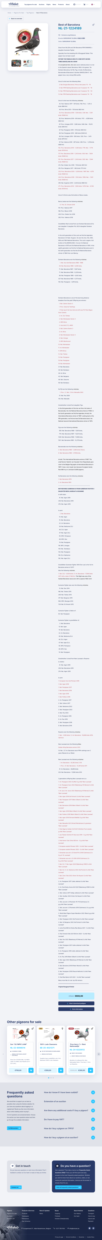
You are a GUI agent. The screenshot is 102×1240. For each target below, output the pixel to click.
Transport (91, 1213)
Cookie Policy (90, 1237)
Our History (77, 1213)
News (41, 1213)
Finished (57, 1216)
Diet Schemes (26, 1221)
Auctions (9, 1216)
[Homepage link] (14, 4)
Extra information (77, 1009)
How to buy (91, 1216)
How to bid (91, 1218)
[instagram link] (93, 1228)
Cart (86, 4)
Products (24, 1213)
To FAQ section (13, 1128)
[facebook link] (89, 1228)
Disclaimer (81, 1237)
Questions (91, 1210)
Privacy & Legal (59, 1237)
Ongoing (57, 1213)
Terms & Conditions (71, 1237)
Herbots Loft (11, 1218)
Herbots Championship (62, 1218)
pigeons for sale (19, 13)
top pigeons (30, 13)
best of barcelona (41, 13)
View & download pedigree (77, 1003)
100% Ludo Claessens (51, 1050)
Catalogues (25, 1216)
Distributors (25, 1218)
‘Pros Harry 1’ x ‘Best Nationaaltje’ (81, 1050)
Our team (76, 1216)
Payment (90, 1221)
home (9, 13)
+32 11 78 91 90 (60, 1228)
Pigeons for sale (12, 1213)
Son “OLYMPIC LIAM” (21, 1050)
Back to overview (16, 18)
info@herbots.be (74, 1228)
